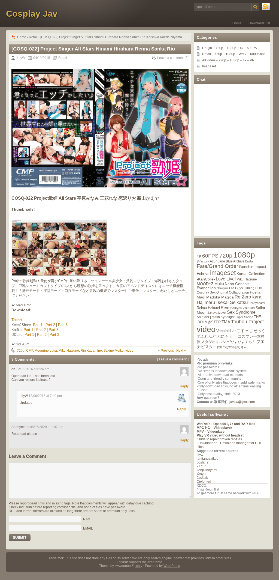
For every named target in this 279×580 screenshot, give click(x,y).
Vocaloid (223, 330)
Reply (184, 386)
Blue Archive (235, 261)
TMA (226, 321)
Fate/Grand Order (217, 266)
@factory (203, 261)
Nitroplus (222, 288)
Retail (33, 37)
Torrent (16, 320)
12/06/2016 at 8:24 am (32, 369)
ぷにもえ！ (227, 336)
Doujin (207, 48)
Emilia (249, 261)
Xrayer (202, 474)
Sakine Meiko (114, 350)
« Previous (166, 350)
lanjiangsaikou (208, 459)
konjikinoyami (207, 470)
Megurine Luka (46, 350)
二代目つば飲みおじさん (230, 347)
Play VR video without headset (220, 435)
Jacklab (202, 478)
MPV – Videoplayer (211, 431)
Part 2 (50, 325)
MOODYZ (205, 284)
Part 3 (63, 325)
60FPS (252, 48)
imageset (223, 272)
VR (252, 60)
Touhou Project (247, 321)
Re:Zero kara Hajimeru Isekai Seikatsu (229, 299)
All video (208, 60)
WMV (243, 54)
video (129, 350)
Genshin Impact (252, 266)
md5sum (22, 344)
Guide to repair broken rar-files (219, 439)
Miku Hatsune (69, 350)
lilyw (200, 455)
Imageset (209, 66)
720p (21, 350)
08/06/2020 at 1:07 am (46, 427)
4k (241, 48)
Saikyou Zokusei (242, 308)
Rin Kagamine (91, 350)
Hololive (203, 274)
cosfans (202, 462)
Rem (225, 307)
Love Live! (226, 279)
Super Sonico (244, 317)
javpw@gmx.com (242, 402)
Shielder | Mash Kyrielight (216, 317)
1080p (231, 48)
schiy (138, 566)
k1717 (201, 466)
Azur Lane (217, 261)
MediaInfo (23, 305)
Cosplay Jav (31, 14)
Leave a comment (170, 58)
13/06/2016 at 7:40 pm (45, 396)
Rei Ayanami (256, 302)
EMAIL (88, 528)
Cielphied (204, 481)
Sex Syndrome (241, 312)
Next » (181, 350)
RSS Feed (266, 7)
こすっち (244, 330)
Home (237, 23)
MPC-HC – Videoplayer (214, 428)
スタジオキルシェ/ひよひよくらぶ (228, 342)
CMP (29, 350)
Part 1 (38, 325)
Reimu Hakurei (208, 308)
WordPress (171, 566)
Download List (259, 23)
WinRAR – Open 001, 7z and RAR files (226, 424)
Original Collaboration (232, 292)
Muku (219, 284)
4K (199, 256)
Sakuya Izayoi (216, 312)
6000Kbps (257, 54)
